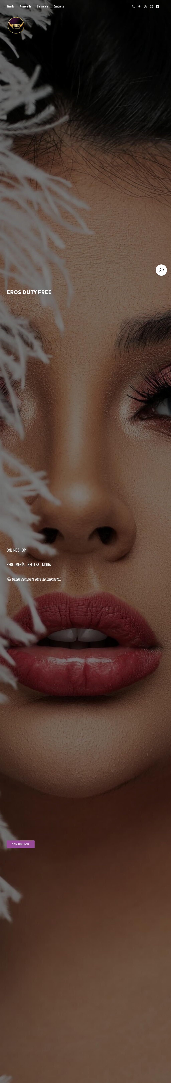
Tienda (10, 6)
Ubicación (42, 6)
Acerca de (25, 6)
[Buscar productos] (161, 270)
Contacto (58, 6)
